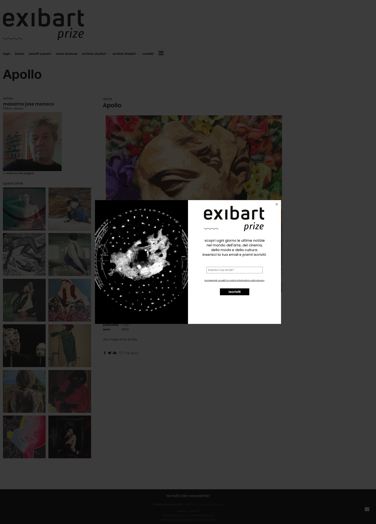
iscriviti (235, 291)
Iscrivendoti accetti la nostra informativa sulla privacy (234, 280)
